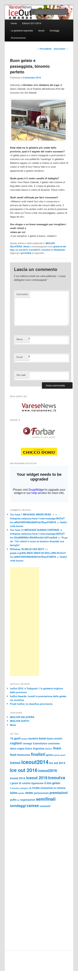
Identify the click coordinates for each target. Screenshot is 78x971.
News (26, 246)
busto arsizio (54, 738)
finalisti (38, 754)
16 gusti (15, 738)
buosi (42, 738)
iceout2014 (34, 762)
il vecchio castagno (19, 788)
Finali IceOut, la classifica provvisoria (31, 704)
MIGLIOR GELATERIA (22, 717)
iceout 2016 (17, 778)
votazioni (45, 806)
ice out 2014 (57, 763)
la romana (59, 788)
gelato (50, 755)
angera (24, 738)
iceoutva (46, 249)
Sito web (21, 375)
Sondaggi (54, 30)
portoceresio (41, 793)
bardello (33, 738)
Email (23, 357)
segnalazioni (27, 799)
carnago (27, 743)
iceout (15, 762)
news (29, 792)
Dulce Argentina (34, 748)
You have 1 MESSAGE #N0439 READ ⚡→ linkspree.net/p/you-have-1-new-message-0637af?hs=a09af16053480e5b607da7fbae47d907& (37, 518)
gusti (62, 755)
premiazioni (59, 792)
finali (13, 755)
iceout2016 (34, 249)
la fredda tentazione (41, 788)
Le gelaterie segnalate (22, 30)
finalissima (23, 755)
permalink (26, 253)
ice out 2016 (21, 249)
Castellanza (40, 743)
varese (32, 805)
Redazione (59, 249)
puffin (13, 799)
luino (13, 792)
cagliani (16, 743)
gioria (57, 755)
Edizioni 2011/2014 (31, 23)
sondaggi (18, 805)
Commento (22, 294)
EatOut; (48, 748)
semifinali (46, 799)
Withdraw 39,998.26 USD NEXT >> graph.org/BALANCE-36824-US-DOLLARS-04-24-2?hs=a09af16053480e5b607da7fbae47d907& (38, 552)
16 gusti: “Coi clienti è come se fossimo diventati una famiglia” (39, 541)
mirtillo (21, 793)
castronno (54, 743)
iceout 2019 (36, 778)
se (18, 799)
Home (14, 23)
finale (57, 748)
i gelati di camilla (20, 783)
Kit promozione (18, 37)
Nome (23, 339)
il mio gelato (52, 783)
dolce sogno (17, 748)
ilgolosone (37, 783)
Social (41, 30)
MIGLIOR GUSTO (19, 721)
